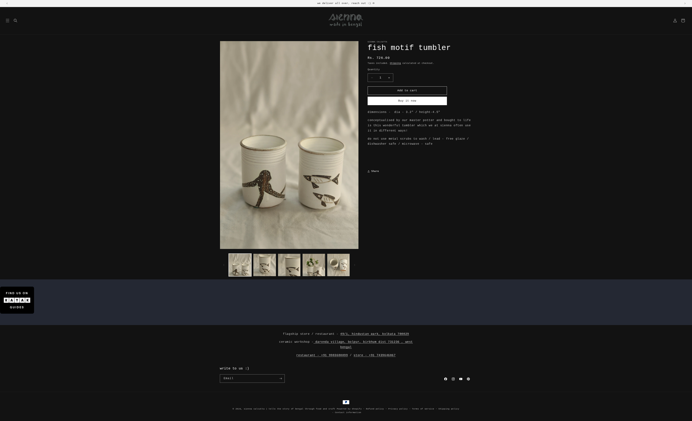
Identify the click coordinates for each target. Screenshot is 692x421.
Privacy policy (398, 409)
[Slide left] (224, 265)
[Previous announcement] (7, 3)
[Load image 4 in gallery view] (313, 265)
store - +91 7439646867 (375, 355)
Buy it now (407, 100)
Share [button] (375, 171)
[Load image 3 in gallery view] (289, 265)
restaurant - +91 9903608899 (322, 355)
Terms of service (423, 409)
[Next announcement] (685, 3)
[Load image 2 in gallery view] (264, 265)
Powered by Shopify (349, 409)
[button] (8, 21)
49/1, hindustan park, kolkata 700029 (374, 334)
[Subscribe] (281, 378)
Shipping (395, 63)
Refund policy (375, 409)
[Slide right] (355, 265)
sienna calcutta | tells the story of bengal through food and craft (289, 409)
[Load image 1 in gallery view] (240, 265)
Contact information (348, 412)
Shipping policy (448, 409)
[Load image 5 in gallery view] (338, 265)
